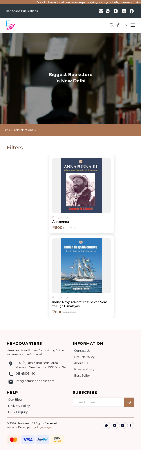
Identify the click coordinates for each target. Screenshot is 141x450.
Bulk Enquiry (18, 412)
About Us (81, 363)
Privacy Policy (84, 369)
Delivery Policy (19, 406)
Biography (60, 217)
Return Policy (84, 357)
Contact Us (82, 350)
